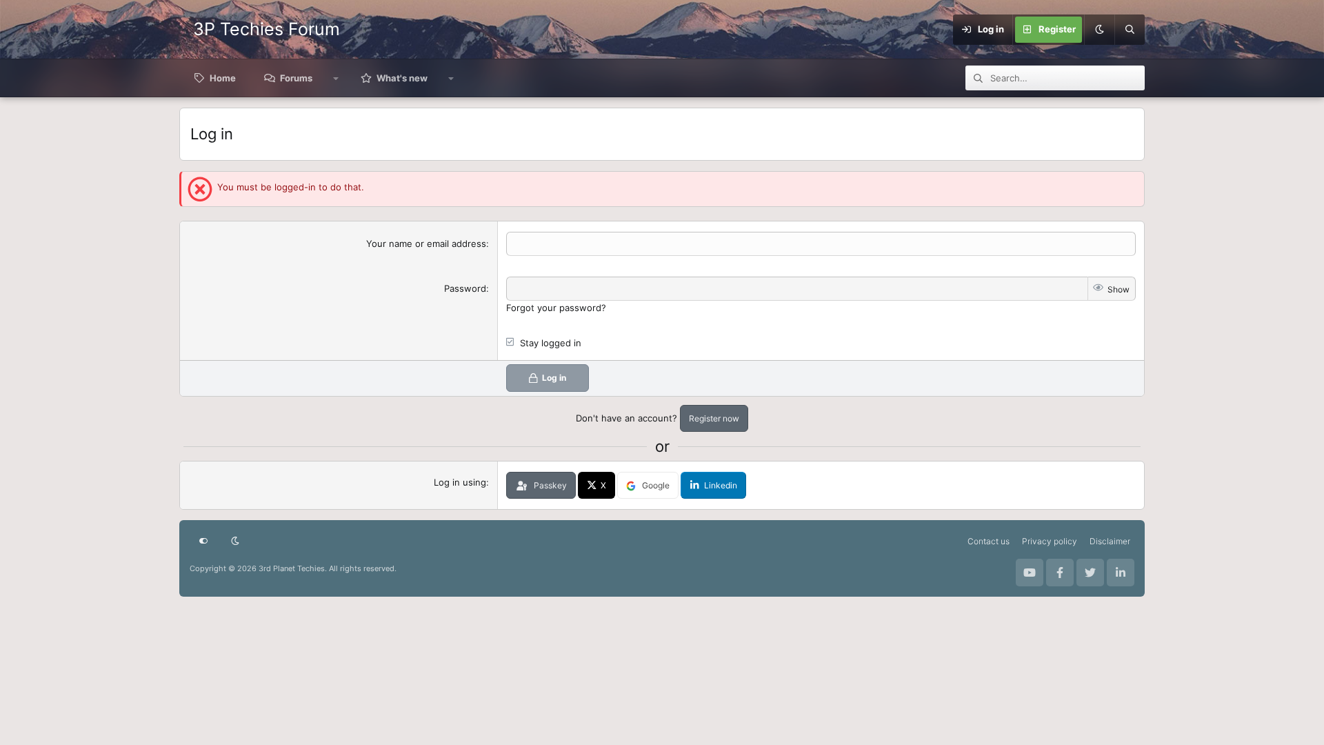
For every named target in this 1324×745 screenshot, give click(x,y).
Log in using (460, 482)
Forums (296, 77)
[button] (336, 78)
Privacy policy (1049, 541)
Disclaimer (1110, 541)
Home (223, 77)
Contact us (988, 541)
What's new (402, 77)
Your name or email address (426, 243)
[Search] (1129, 29)
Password (465, 288)
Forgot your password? (556, 307)
